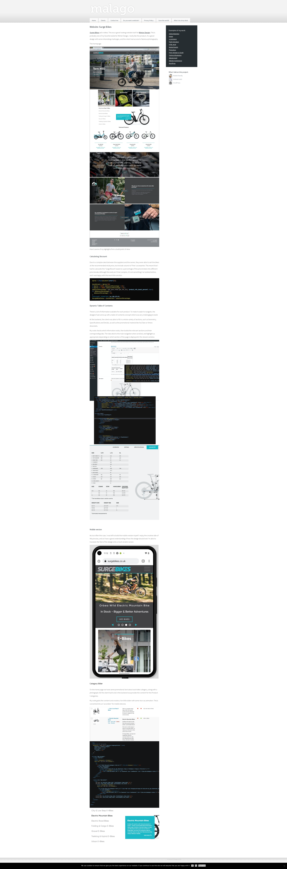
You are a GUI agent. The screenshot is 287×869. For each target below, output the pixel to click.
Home (94, 20)
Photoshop (172, 50)
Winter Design (144, 32)
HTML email (172, 45)
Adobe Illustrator (174, 34)
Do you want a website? (131, 20)
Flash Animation (174, 42)
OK (192, 865)
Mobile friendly (173, 47)
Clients (103, 20)
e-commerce (173, 39)
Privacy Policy (148, 20)
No (196, 865)
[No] (284, 866)
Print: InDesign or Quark (176, 53)
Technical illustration (175, 55)
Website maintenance (175, 61)
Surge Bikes (94, 32)
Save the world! (164, 20)
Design (171, 36)
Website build (173, 58)
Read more (201, 865)
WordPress (172, 63)
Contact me (114, 20)
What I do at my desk (181, 20)
